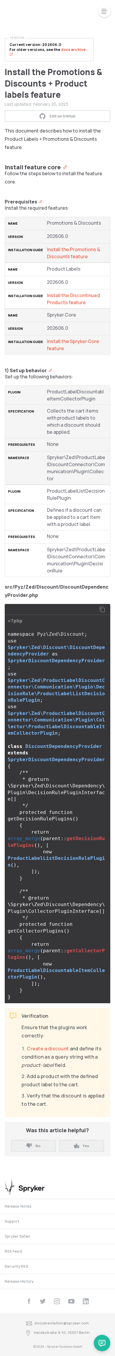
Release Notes (18, 1206)
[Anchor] (64, 167)
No (37, 1145)
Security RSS (16, 1266)
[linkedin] (86, 1301)
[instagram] (57, 1301)
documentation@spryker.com (61, 1323)
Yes (86, 1145)
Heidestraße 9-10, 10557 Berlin (62, 1332)
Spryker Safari (17, 1236)
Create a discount (48, 1048)
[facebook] (29, 1301)
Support (12, 1221)
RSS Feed (13, 1251)
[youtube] (71, 1301)
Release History (19, 1281)
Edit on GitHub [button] (62, 116)
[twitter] (43, 1301)
